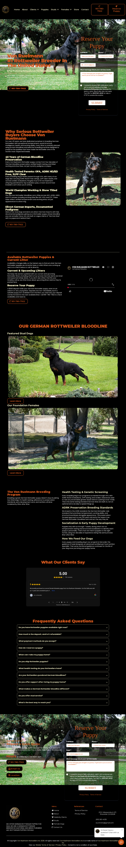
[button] (58, 10)
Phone (101, 52)
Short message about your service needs (95, 70)
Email (82, 61)
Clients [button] (33, 10)
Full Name (83, 52)
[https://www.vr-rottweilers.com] (27, 813)
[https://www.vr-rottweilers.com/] (5, 9)
